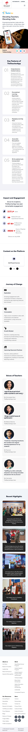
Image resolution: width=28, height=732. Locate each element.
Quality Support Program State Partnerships (18, 673)
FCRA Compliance (7, 723)
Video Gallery (5, 721)
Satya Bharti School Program (19, 664)
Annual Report (5, 698)
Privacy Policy (18, 706)
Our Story (4, 664)
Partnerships (15, 1)
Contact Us (17, 703)
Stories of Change (6, 716)
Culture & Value (18, 708)
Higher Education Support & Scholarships (19, 685)
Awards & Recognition (7, 674)
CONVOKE (17, 690)
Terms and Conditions (20, 713)
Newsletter (5, 701)
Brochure (4, 703)
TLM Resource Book (7, 708)
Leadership (5, 669)
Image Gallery (5, 718)
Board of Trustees (6, 666)
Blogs (3, 713)
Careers (23, 1)
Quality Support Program (18, 668)
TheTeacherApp (18, 677)
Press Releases (6, 711)
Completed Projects (20, 692)
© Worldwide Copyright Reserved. (8, 729)
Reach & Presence (7, 671)
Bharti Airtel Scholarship (17, 680)
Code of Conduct (19, 711)
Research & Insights (7, 706)
